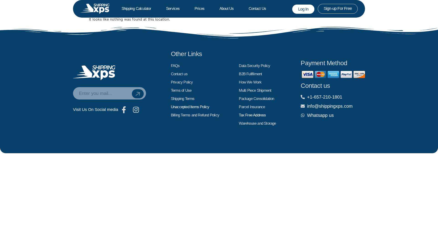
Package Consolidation (256, 99)
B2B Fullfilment (250, 74)
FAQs (175, 66)
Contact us (257, 8)
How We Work (250, 82)
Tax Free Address (252, 115)
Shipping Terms (183, 99)
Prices (199, 8)
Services (173, 8)
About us (226, 8)
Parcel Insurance (252, 107)
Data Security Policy (254, 66)
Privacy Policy (182, 82)
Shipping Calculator (136, 8)
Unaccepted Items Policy (190, 107)
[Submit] (138, 93)
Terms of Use (181, 90)
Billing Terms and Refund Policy (195, 115)
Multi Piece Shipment (255, 90)
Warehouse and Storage (257, 123)
